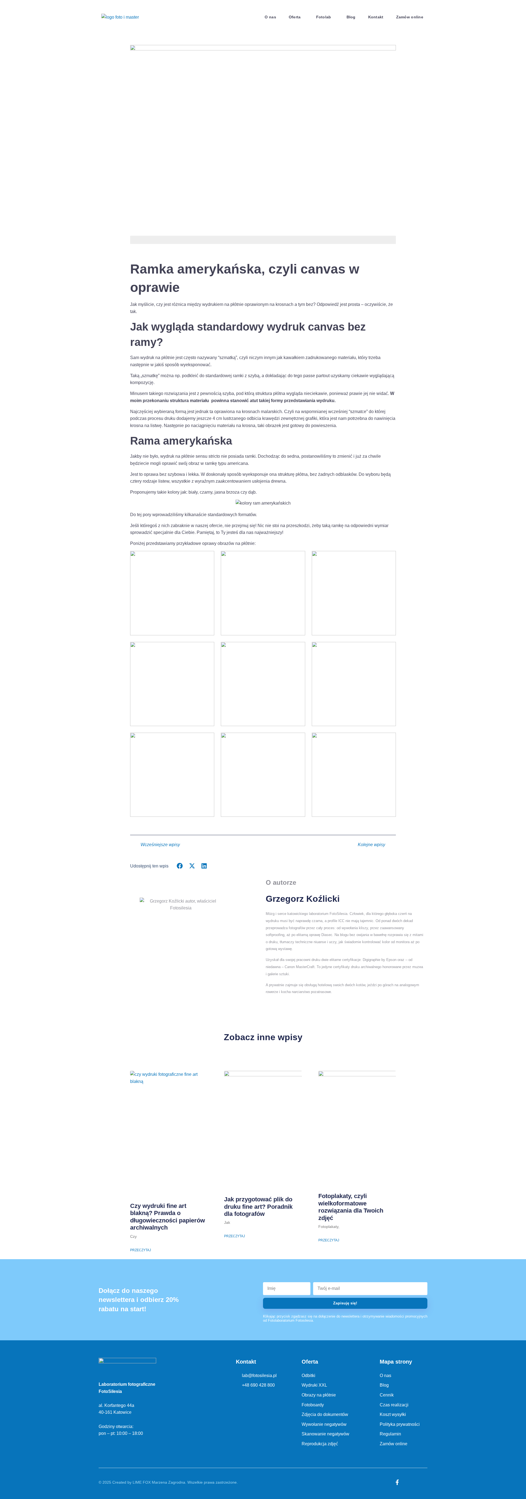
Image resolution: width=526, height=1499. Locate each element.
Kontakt (376, 17)
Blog (351, 17)
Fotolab (323, 17)
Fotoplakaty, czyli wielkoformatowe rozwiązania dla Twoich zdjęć (350, 1207)
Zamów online (409, 17)
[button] (180, 866)
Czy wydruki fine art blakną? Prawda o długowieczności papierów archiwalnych (167, 1216)
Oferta (295, 17)
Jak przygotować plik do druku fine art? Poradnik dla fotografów (258, 1206)
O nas (270, 17)
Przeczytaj (140, 1250)
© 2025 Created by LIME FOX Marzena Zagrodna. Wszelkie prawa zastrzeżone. (168, 1482)
